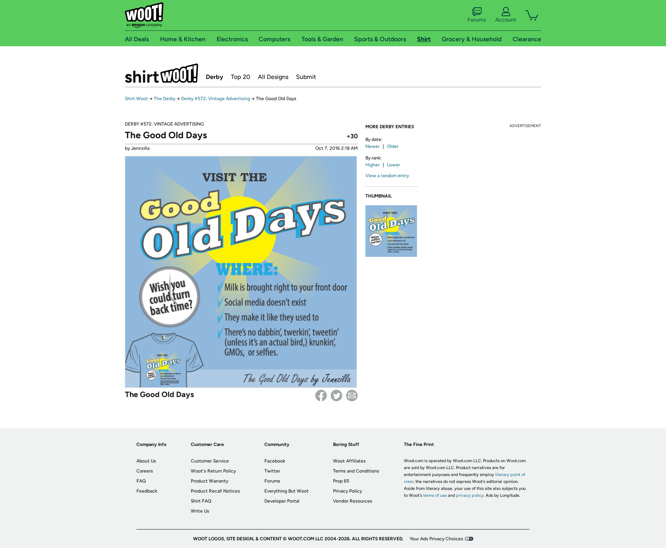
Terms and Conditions (356, 471)
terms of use (435, 495)
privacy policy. (470, 495)
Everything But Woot (286, 491)
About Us (146, 461)
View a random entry (387, 175)
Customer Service (210, 461)
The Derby (164, 98)
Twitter (336, 395)
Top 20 (240, 76)
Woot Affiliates (349, 461)
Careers (144, 471)
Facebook (321, 395)
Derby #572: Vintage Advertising (215, 98)
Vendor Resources (352, 501)
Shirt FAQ (201, 501)
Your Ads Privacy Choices (436, 538)
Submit (306, 76)
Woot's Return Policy (213, 471)
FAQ (141, 481)
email (352, 395)
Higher (372, 165)
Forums (477, 20)
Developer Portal (281, 501)
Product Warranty (209, 481)
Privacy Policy (347, 491)
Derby (214, 76)
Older (393, 146)
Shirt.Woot (161, 73)
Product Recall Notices (215, 491)
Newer (372, 146)
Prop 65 (341, 481)
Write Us (200, 511)
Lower (393, 165)
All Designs (273, 76)
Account (505, 20)
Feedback (146, 491)
